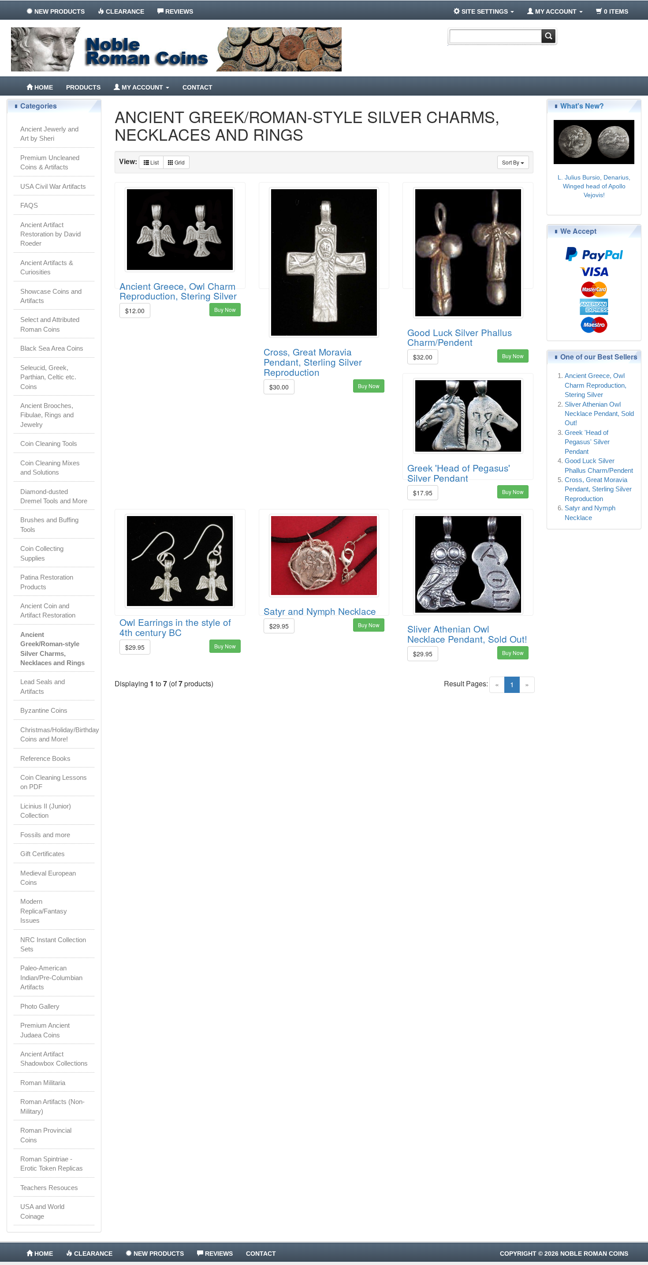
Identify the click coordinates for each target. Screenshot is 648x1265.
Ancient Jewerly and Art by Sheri (49, 133)
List (154, 162)
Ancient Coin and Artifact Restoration (47, 610)
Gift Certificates (42, 853)
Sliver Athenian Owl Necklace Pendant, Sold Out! (467, 633)
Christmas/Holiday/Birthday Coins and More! (57, 734)
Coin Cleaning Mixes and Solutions (50, 467)
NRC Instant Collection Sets (53, 944)
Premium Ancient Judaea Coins (45, 1030)
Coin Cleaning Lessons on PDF (53, 782)
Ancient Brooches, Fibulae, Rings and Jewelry (47, 415)
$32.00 (422, 356)
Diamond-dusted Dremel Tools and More (53, 496)
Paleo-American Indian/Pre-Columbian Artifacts (51, 977)
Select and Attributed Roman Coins (49, 324)
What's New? (582, 106)
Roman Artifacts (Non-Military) (52, 1106)
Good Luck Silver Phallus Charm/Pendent (459, 337)
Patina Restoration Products (46, 581)
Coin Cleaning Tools (48, 443)
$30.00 (279, 386)
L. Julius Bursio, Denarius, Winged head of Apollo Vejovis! (594, 186)
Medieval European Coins (48, 877)
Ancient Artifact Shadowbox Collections (54, 1058)
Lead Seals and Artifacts (42, 686)
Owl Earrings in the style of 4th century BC (175, 627)
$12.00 (135, 310)
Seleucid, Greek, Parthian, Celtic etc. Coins (48, 377)
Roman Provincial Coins (45, 1135)
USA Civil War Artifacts (53, 186)
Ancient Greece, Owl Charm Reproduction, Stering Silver (178, 291)
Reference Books (45, 758)
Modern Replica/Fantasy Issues (43, 911)
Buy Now (225, 309)
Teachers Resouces (49, 1187)
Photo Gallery (40, 1006)
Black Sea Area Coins (51, 348)
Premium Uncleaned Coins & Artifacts (49, 162)
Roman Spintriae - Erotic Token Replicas (51, 1163)
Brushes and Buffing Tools (49, 524)
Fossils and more (45, 834)
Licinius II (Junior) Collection (45, 810)
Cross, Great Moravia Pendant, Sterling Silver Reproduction (313, 361)
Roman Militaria (42, 1082)
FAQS (29, 205)
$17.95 (422, 492)
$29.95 (135, 647)
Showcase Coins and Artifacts (51, 296)
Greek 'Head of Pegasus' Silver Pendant (458, 472)
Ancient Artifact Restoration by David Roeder (50, 234)
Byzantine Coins (43, 710)
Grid (179, 162)
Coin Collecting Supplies (41, 553)
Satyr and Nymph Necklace (320, 611)
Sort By (511, 162)
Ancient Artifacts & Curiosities (46, 267)
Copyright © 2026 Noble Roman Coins (564, 1253)
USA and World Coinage (42, 1211)
